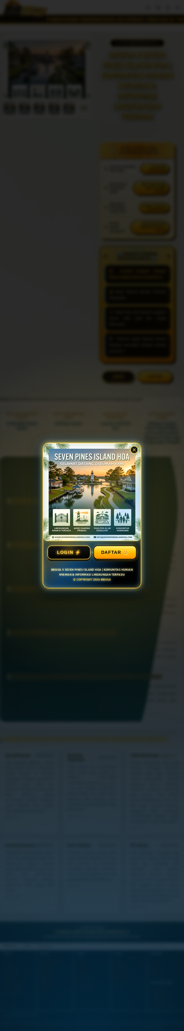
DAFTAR (111, 552)
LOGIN (65, 552)
